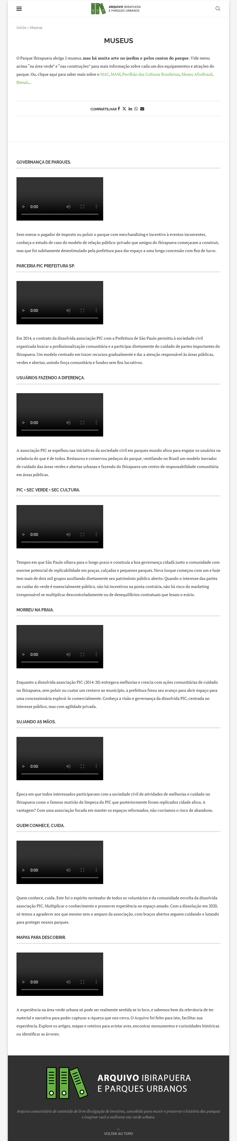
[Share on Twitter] (124, 108)
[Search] (218, 8)
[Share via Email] (142, 108)
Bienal (22, 82)
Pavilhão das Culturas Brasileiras (151, 74)
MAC (104, 74)
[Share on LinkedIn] (130, 108)
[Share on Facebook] (119, 108)
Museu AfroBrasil (197, 74)
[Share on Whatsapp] (136, 108)
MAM (116, 74)
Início (21, 27)
